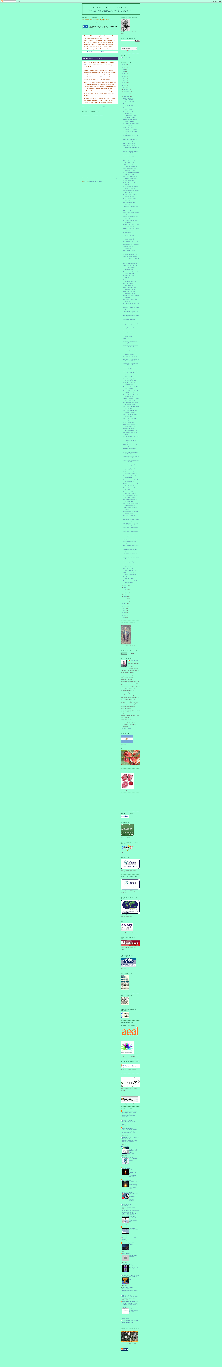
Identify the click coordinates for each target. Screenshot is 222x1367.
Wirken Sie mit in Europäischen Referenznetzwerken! (130, 312)
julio (125, 587)
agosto (125, 585)
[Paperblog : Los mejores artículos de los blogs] (125, 817)
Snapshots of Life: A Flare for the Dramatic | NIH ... (131, 112)
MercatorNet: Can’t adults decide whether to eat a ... (131, 558)
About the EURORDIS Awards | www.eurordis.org (130, 268)
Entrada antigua (114, 178)
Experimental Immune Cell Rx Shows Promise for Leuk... (130, 346)
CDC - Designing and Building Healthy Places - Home (130, 187)
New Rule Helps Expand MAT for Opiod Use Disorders (131, 581)
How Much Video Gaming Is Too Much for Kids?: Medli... (131, 360)
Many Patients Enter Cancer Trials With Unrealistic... (131, 437)
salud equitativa (135, 660)
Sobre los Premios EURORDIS (130, 254)
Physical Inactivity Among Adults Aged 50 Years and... (131, 195)
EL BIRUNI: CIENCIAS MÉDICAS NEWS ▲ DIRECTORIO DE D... (129, 99)
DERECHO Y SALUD (127, 1157)
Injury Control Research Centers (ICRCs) (94, 52)
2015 (123, 604)
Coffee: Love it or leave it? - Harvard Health (129, 335)
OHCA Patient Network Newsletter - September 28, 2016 (131, 504)
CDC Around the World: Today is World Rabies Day (131, 324)
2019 (123, 80)
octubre (126, 94)
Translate (132, 51)
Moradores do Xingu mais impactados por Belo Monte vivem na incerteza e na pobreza (130, 1290)
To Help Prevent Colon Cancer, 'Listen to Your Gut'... (130, 383)
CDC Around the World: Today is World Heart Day (131, 124)
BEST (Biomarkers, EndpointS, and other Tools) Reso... (130, 484)
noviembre (126, 91)
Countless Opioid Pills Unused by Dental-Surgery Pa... (131, 364)
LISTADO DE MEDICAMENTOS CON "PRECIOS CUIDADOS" (130, 1297)
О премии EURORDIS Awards (130, 261)
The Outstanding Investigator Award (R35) (130, 508)
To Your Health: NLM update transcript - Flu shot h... (130, 116)
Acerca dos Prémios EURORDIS (130, 256)
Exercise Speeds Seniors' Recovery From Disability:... (131, 476)
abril (125, 594)
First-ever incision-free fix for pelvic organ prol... (130, 500)
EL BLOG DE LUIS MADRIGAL (127, 1204)
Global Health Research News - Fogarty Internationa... (130, 536)
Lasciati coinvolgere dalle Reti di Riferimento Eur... (131, 304)
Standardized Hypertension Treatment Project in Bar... (130, 128)
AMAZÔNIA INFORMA (128, 1287)
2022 (123, 74)
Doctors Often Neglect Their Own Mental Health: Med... (131, 395)
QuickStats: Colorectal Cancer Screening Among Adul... (130, 140)
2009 (123, 617)
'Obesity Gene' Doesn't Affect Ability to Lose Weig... (130, 353)
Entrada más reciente (87, 178)
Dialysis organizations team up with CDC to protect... (130, 577)
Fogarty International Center (130, 539)
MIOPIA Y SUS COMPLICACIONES (133, 1229)
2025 (123, 67)
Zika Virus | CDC (127, 210)
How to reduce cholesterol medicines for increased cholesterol (133, 1311)
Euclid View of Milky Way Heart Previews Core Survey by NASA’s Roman (129, 1123)
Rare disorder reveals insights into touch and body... (131, 520)
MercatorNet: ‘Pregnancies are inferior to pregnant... (130, 411)
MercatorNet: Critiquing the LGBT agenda (129, 419)
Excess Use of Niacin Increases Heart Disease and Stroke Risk (133, 1219)
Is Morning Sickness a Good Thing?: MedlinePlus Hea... (130, 449)
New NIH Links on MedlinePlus (130, 357)
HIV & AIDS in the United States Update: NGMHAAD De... (131, 569)
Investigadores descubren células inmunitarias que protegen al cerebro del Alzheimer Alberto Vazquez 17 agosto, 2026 (129, 1114)
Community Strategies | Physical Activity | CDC (131, 191)
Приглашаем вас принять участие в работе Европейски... (131, 308)
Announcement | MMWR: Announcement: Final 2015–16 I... (131, 147)
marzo (125, 596)
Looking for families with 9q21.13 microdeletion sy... (131, 229)
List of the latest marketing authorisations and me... (129, 288)
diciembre (126, 89)
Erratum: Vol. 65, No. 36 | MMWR (131, 143)
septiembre (126, 96)
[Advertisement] (95, 165)
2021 (123, 76)
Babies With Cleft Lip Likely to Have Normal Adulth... (130, 371)
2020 (123, 78)
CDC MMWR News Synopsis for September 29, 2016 (131, 173)
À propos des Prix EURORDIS (130, 265)
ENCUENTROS (126, 1254)
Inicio (101, 178)
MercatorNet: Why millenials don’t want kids (130, 415)
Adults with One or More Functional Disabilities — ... (130, 165)
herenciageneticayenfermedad (129, 1111)
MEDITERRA (125, 1318)
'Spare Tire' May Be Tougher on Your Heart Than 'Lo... (130, 468)
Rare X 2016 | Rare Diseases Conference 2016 (129, 284)
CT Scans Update (127, 339)
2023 (123, 71)
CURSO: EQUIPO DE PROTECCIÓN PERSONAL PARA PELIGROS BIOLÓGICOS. (133, 1150)
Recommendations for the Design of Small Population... (131, 272)
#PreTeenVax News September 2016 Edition (130, 221)
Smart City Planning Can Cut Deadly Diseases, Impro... (130, 342)
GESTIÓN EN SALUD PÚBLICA (130, 1137)
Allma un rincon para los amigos (130, 1320)
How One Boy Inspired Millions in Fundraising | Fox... (131, 546)
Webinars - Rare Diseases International (129, 247)
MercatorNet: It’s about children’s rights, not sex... (131, 565)
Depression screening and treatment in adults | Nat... (130, 516)
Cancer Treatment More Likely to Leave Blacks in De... (131, 457)
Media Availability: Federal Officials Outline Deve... (129, 169)
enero (125, 601)
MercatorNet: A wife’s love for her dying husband (131, 108)
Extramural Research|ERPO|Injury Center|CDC (93, 22)
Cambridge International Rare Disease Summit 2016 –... (130, 280)
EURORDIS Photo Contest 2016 (130, 242)
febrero (125, 599)
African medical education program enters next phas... (130, 542)
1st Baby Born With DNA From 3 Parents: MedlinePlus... (131, 399)
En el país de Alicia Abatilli (129, 1238)
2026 (123, 65)
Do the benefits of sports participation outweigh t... (130, 425)
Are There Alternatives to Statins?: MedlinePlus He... (131, 375)
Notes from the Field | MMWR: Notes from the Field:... (130, 152)
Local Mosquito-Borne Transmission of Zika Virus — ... (131, 156)
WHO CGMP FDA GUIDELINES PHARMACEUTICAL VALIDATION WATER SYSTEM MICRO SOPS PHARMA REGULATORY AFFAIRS (130, 1213)
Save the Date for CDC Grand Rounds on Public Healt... (130, 492)
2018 (123, 83)
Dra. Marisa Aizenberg (128, 1192)
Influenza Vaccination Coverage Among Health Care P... (130, 161)
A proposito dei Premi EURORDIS (131, 259)
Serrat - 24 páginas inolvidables (133, 1255)
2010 (123, 615)
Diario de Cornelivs (127, 1180)
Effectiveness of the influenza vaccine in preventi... (130, 120)
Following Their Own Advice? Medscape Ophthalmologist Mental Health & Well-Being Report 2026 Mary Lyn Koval (129, 1141)
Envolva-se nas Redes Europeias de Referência (130, 300)
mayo (125, 592)
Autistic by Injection (127, 1264)
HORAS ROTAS (126, 1168)
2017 (123, 85)
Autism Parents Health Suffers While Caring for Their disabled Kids (133, 1268)
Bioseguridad (125, 1146)
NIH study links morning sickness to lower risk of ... (131, 464)
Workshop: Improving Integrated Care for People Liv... (131, 238)
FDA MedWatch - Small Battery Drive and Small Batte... (130, 403)
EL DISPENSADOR (127, 1120)
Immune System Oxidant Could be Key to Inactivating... (131, 225)
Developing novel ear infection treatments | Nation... (130, 512)
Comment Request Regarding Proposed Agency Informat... (130, 349)
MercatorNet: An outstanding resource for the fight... (130, 104)
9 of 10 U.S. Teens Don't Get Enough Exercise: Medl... (129, 441)
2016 (123, 87)
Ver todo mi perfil (126, 728)
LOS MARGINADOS (127, 1128)
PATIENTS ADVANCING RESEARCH (129, 276)
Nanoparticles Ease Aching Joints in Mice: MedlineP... (131, 387)
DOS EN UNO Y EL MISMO (128, 1207)
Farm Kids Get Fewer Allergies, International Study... (130, 368)
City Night (131, 1244)
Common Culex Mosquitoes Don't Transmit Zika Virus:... (131, 391)
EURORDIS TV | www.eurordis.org (131, 244)
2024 (123, 69)
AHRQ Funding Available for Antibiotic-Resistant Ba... (130, 177)
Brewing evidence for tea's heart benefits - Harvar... (130, 331)
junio (125, 590)
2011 (123, 613)
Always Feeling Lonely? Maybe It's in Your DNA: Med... (130, 453)
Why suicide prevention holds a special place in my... (130, 554)
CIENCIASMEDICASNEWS (111, 7)
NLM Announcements (128, 180)
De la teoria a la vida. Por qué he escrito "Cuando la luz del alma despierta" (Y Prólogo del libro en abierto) (133, 1185)
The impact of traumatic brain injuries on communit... (130, 550)
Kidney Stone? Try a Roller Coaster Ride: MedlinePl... (130, 379)
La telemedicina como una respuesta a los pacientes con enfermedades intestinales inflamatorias (133, 1197)
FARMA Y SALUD (126, 1295)
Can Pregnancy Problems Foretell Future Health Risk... (131, 461)
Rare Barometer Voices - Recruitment (129, 251)
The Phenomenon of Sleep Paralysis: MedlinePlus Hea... (130, 472)
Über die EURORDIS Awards (130, 263)
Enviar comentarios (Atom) (95, 181)
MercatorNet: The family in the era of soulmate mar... (131, 407)
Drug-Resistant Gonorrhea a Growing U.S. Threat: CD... (130, 429)
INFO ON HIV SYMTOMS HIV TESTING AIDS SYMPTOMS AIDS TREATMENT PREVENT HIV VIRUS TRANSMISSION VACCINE (130, 1304)
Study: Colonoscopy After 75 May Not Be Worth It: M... (131, 480)
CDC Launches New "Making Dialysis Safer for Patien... (130, 573)
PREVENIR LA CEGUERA (129, 1227)
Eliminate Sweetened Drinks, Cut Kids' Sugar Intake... (131, 445)
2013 (123, 608)
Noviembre (124, 1239)
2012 (123, 610)
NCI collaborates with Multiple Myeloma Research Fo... (130, 136)
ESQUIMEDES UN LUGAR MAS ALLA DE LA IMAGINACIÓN (130, 1275)
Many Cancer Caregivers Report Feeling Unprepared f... (130, 524)
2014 (123, 606)
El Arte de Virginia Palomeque (129, 1243)
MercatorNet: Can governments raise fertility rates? (130, 561)
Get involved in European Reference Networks (129, 320)
